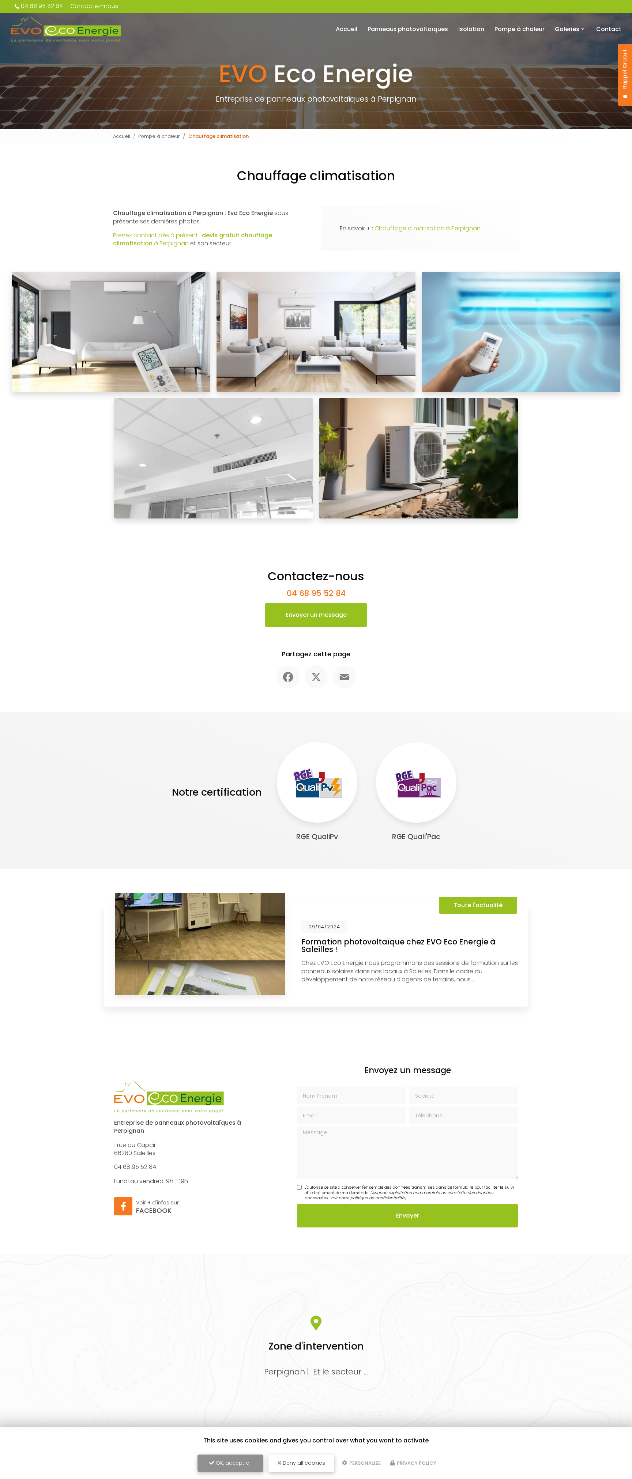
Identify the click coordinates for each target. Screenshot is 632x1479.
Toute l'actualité (478, 905)
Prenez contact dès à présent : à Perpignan (192, 239)
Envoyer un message (316, 615)
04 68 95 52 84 (42, 6)
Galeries (567, 29)
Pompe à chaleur (519, 29)
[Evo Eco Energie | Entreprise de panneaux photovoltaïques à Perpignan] (66, 29)
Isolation (471, 29)
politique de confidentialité (377, 1198)
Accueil (346, 29)
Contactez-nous (94, 6)
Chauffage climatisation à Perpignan (428, 228)
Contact (608, 29)
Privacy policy (416, 1463)
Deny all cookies (303, 1463)
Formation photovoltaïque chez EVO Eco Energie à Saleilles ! (398, 945)
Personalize (364, 1463)
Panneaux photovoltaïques (408, 29)
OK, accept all (233, 1463)
